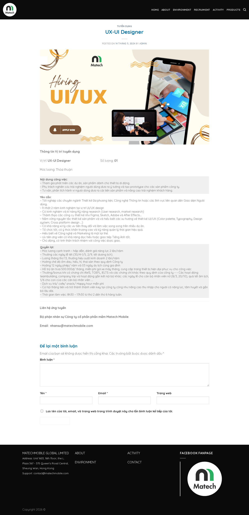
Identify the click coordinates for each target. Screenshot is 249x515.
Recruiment (202, 9)
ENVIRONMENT (182, 9)
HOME (155, 9)
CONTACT (134, 462)
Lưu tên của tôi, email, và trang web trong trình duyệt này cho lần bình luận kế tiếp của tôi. (109, 411)
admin (143, 43)
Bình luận (47, 359)
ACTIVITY (218, 9)
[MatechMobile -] (22, 9)
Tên (43, 393)
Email (103, 393)
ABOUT (165, 9)
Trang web (164, 393)
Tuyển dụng (124, 26)
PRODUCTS (233, 9)
